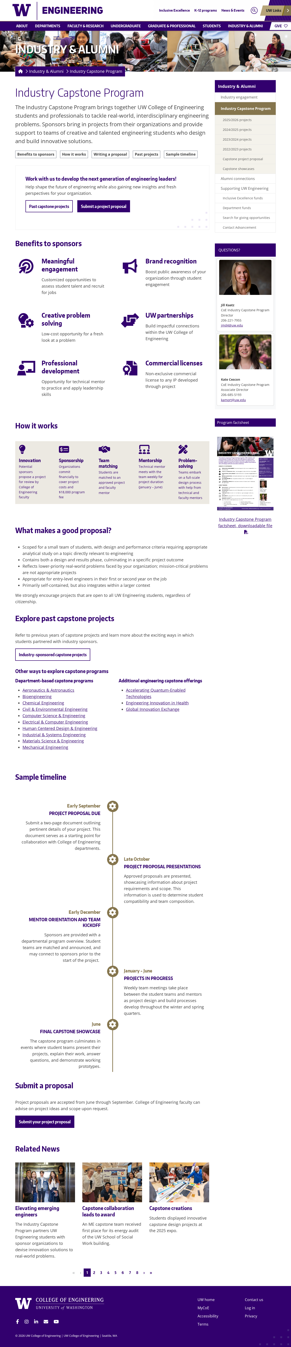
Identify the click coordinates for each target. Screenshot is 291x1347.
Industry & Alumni (245, 26)
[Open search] (254, 10)
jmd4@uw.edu (232, 325)
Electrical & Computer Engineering (55, 722)
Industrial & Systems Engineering (54, 734)
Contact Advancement (239, 227)
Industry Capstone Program (96, 71)
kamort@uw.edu (233, 400)
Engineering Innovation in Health (157, 703)
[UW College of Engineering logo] (112, 11)
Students (212, 26)
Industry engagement (239, 97)
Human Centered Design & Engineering (60, 728)
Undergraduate (126, 26)
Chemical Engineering (43, 703)
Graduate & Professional (172, 26)
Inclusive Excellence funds (243, 198)
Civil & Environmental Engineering (55, 709)
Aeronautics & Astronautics (48, 690)
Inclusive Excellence (174, 10)
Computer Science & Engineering (54, 715)
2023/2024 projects (237, 139)
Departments (47, 26)
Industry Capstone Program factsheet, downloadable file (245, 522)
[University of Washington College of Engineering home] (59, 1304)
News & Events (232, 10)
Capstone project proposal (243, 159)
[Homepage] (19, 71)
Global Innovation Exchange (152, 709)
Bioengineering (37, 696)
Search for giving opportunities (246, 217)
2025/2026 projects (237, 120)
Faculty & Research (85, 26)
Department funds (237, 208)
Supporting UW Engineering (244, 188)
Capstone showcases (238, 169)
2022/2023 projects (237, 149)
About (22, 26)
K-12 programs (205, 10)
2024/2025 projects (237, 129)
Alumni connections (238, 178)
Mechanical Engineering (45, 747)
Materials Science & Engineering (53, 741)
